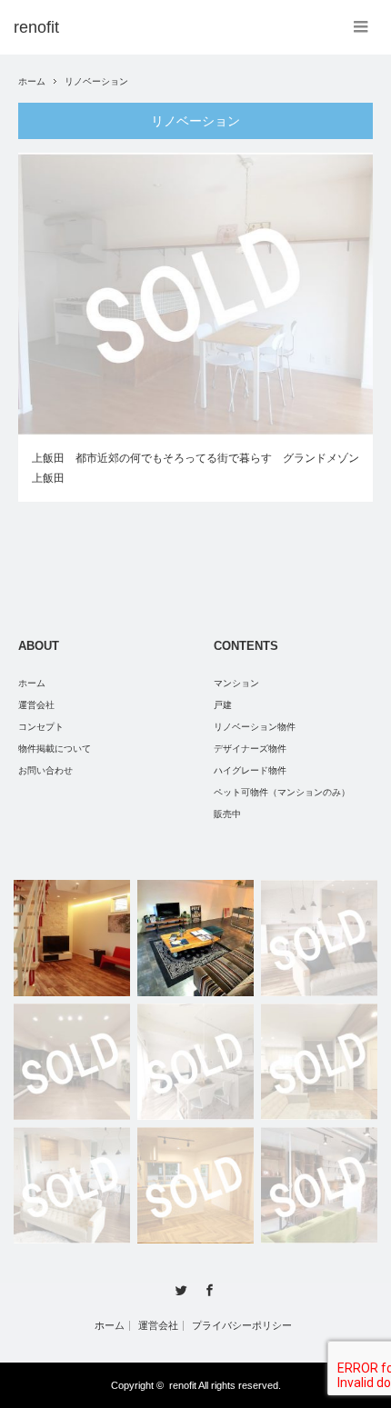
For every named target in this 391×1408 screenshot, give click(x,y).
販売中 (227, 814)
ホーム (31, 683)
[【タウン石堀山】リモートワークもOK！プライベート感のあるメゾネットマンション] (319, 938)
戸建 (223, 705)
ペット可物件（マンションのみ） (282, 792)
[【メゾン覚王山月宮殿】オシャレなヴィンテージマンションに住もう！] (195, 1062)
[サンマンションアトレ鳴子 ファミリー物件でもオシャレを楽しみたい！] (72, 1185)
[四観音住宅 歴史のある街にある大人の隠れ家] (319, 1185)
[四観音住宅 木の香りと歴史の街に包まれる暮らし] (195, 1185)
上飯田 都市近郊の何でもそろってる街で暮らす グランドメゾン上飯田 (195, 468)
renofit (182, 1385)
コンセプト (41, 727)
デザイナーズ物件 (250, 749)
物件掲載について (54, 749)
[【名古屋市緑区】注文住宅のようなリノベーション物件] (319, 1062)
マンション (236, 683)
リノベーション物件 (255, 727)
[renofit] (36, 27)
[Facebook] (209, 1290)
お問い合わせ (45, 770)
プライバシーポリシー (242, 1326)
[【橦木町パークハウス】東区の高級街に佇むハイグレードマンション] (72, 1062)
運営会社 (36, 705)
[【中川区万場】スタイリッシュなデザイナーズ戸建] (72, 938)
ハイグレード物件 (250, 770)
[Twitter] (181, 1290)
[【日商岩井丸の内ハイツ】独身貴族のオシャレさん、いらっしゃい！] (195, 938)
